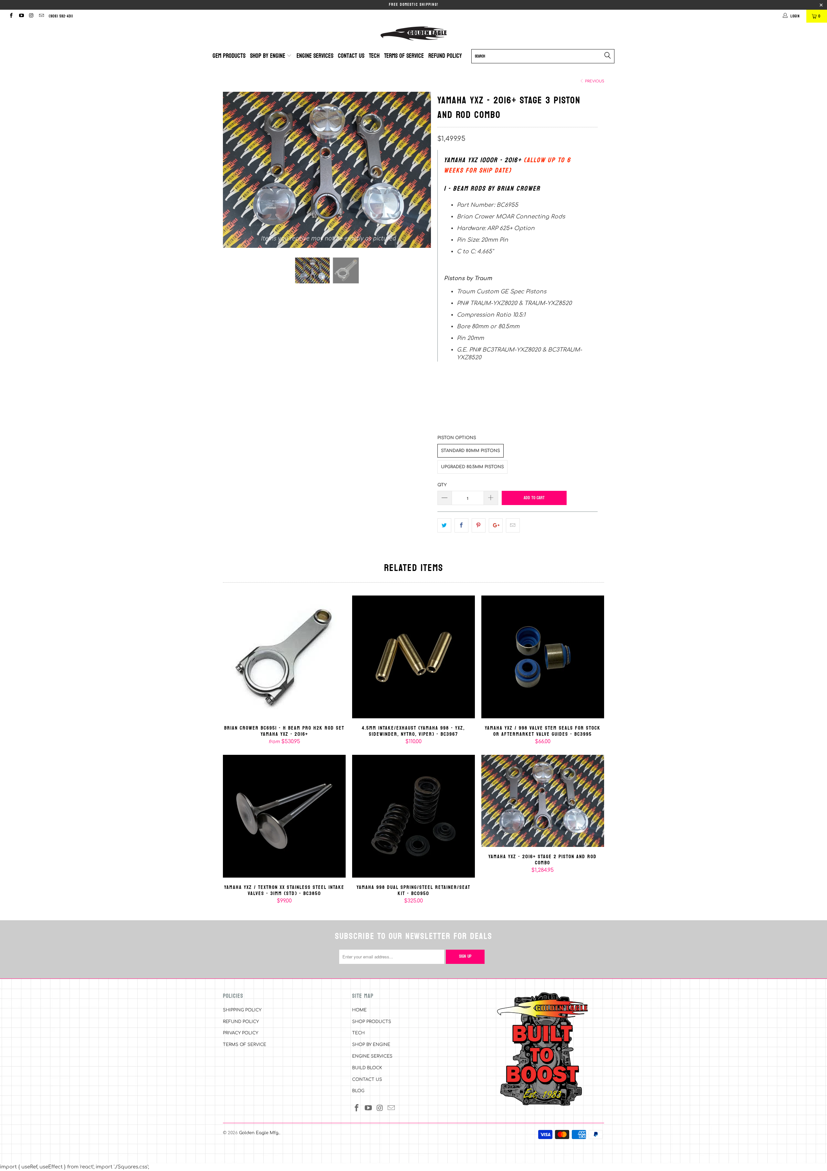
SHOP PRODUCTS (371, 1021)
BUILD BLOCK (367, 1068)
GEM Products (229, 55)
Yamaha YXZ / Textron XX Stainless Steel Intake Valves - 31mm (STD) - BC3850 (284, 816)
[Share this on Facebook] (461, 525)
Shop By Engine (268, 55)
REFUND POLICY (241, 1021)
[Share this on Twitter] (444, 525)
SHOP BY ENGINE (371, 1044)
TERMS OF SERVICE (244, 1044)
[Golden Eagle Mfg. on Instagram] (31, 16)
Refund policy (445, 55)
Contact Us (351, 55)
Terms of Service (404, 55)
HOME (359, 1010)
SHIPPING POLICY (242, 1010)
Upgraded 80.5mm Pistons (472, 467)
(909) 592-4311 (61, 16)
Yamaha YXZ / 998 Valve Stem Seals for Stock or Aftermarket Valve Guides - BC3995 (542, 657)
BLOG (358, 1091)
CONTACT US (367, 1079)
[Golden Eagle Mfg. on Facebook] (11, 16)
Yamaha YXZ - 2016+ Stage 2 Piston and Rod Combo (542, 801)
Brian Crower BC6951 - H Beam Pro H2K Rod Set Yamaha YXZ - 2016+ (284, 657)
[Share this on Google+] (496, 525)
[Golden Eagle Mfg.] (413, 33)
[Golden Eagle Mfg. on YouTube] (21, 16)
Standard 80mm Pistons (470, 450)
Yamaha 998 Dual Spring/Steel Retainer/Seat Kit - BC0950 (413, 816)
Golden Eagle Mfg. (259, 1133)
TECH (358, 1033)
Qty (442, 485)
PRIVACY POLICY (240, 1033)
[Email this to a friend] (513, 525)
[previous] (234, 175)
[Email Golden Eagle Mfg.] (41, 16)
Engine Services (315, 55)
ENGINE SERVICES (372, 1056)
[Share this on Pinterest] (479, 525)
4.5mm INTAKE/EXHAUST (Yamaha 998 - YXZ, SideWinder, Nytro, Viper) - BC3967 (413, 657)
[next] (419, 175)
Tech (374, 55)
